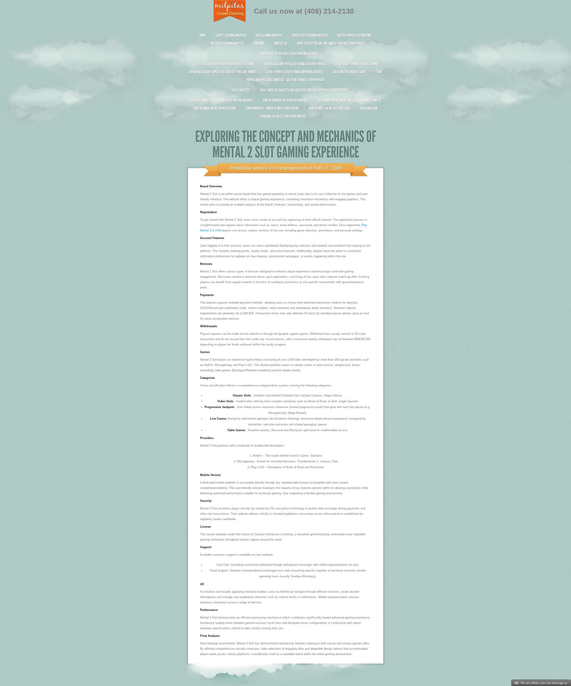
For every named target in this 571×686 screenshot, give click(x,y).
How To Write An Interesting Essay (330, 108)
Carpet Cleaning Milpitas (231, 35)
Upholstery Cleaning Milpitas (310, 35)
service (260, 168)
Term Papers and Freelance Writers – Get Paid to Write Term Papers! (314, 75)
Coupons (259, 43)
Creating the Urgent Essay (349, 71)
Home (203, 35)
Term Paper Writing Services (235, 100)
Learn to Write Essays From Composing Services (294, 71)
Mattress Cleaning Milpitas (227, 43)
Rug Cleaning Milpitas (269, 35)
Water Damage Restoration (354, 35)
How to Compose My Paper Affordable (285, 100)
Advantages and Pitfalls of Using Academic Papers (295, 63)
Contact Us (280, 43)
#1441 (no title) (241, 90)
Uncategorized (290, 168)
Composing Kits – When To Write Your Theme (272, 108)
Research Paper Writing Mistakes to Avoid (228, 63)
